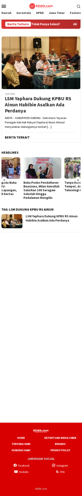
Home (21, 438)
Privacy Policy (60, 450)
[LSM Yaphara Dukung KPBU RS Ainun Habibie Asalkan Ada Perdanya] (41, 62)
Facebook (23, 465)
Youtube (23, 472)
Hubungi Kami (21, 450)
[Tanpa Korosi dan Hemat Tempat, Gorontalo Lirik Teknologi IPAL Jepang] (62, 168)
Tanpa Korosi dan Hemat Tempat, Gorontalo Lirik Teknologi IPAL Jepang (60, 186)
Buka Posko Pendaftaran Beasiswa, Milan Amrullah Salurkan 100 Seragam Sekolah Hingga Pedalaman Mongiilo (19, 190)
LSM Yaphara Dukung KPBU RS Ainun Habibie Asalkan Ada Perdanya (38, 105)
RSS (62, 472)
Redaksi (60, 444)
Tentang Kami (21, 444)
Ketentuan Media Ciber (60, 438)
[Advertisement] (41, 277)
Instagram (62, 465)
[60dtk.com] (41, 6)
